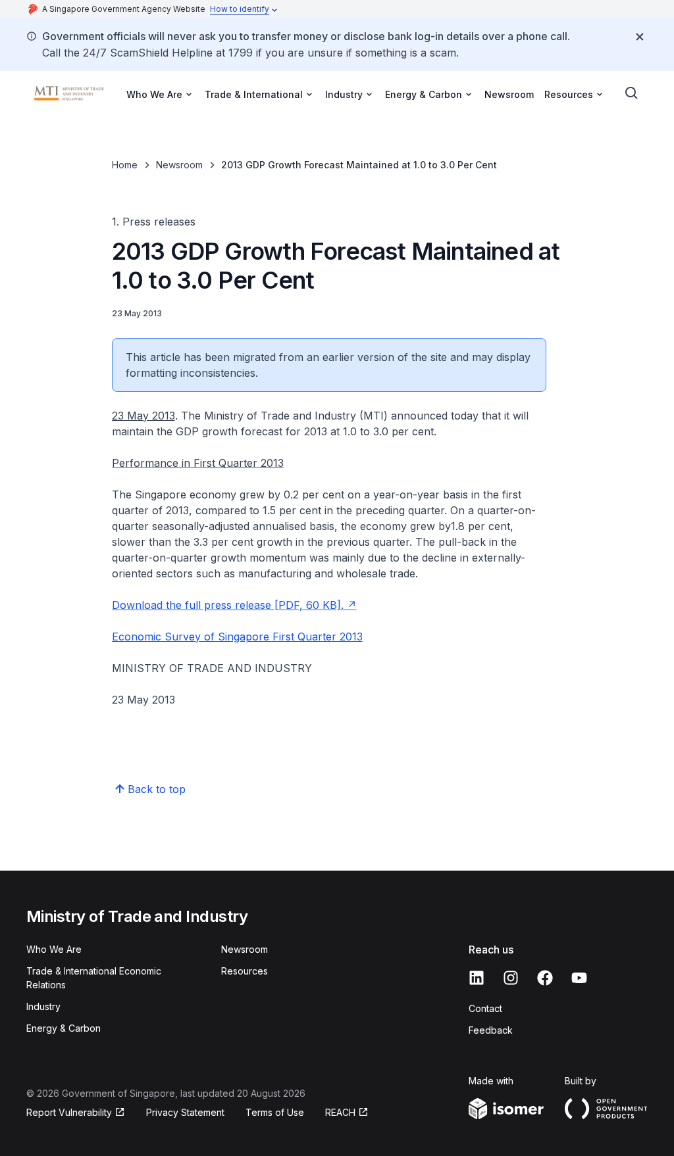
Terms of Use (275, 1112)
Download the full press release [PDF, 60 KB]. (228, 605)
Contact (485, 1008)
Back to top (157, 789)
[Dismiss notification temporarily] (640, 37)
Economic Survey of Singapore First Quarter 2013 (237, 636)
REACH (340, 1112)
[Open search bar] (632, 93)
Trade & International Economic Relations (93, 977)
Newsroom (509, 94)
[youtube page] (579, 978)
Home (125, 164)
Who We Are (54, 949)
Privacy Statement (185, 1112)
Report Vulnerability (69, 1112)
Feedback (491, 1030)
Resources (244, 970)
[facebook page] (545, 978)
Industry (43, 1006)
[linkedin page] (476, 978)
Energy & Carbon (63, 1028)
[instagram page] (511, 978)
